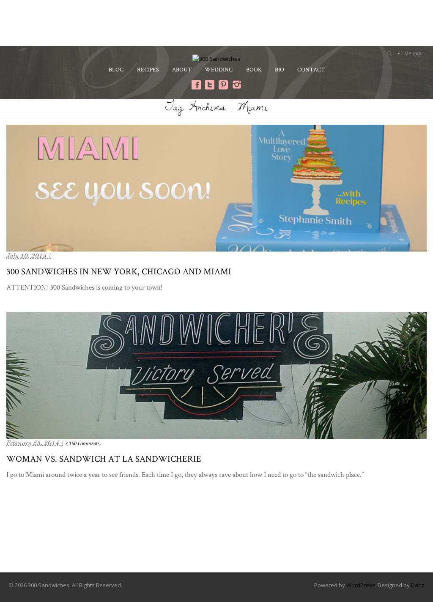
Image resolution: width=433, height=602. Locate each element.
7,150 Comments (82, 443)
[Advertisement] (216, 22)
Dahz (418, 585)
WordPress (360, 585)
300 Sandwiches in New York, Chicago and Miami (118, 271)
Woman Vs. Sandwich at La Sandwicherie (103, 458)
